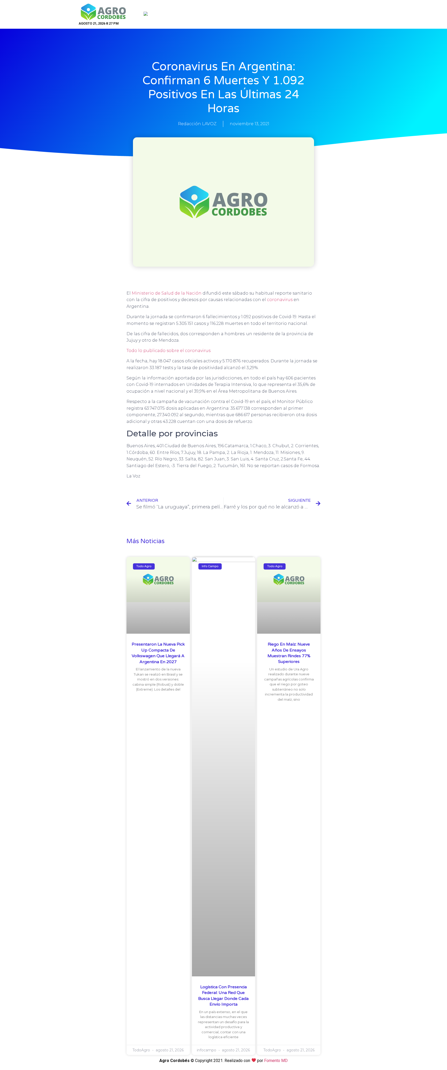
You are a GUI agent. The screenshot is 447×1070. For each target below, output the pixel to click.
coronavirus (280, 299)
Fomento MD (276, 1060)
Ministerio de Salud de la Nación (167, 293)
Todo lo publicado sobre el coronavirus (168, 350)
